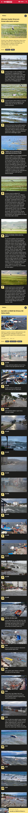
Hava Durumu (13, 341)
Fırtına (7, 341)
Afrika (12, 49)
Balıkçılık (20, 341)
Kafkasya (8, 49)
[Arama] (26, 2)
